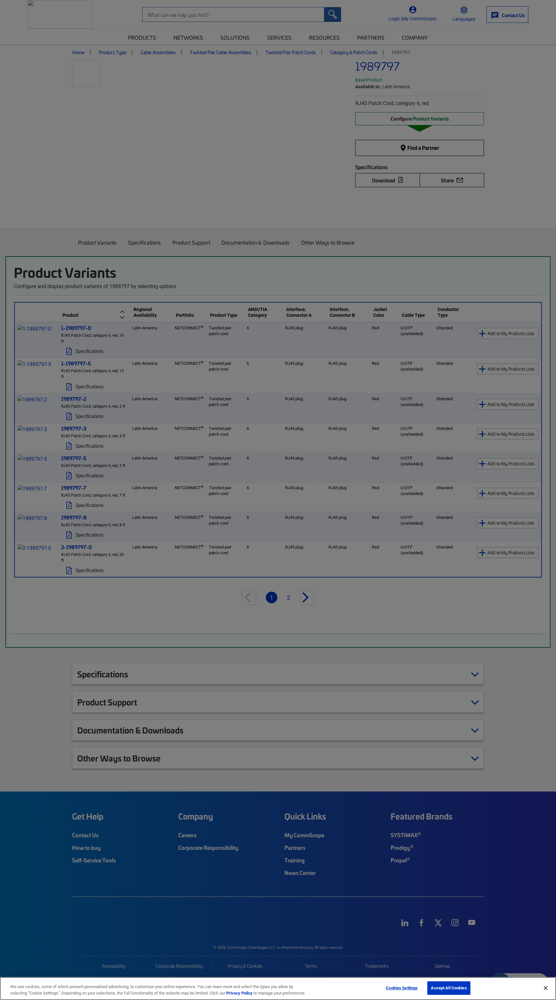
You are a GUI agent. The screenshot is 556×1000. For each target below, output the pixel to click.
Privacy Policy (239, 993)
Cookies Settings (402, 988)
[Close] (546, 988)
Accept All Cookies (449, 988)
